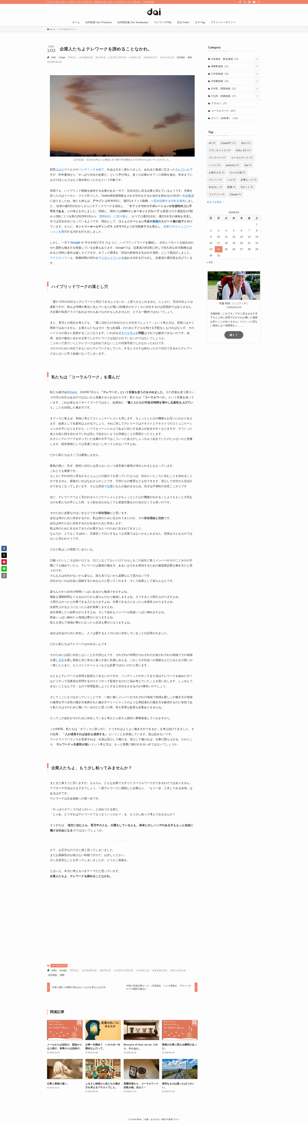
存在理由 (181, 57)
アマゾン (72, 57)
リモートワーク (111, 257)
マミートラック (167, 57)
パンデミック (135, 57)
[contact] (254, 2)
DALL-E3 (243, 150)
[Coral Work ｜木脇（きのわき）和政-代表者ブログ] (154, 11)
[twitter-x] (244, 2)
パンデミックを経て (91, 169)
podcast (232, 165)
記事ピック (248, 179)
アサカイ (219, 103)
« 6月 (210, 262)
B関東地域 (219, 66)
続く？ (234, 334)
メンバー (95, 475)
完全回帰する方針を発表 (169, 200)
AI (212, 143)
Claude (235, 194)
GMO (53, 57)
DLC (246, 143)
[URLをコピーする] (4, 575)
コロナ (60, 169)
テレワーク (100, 57)
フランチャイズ (220, 150)
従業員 (189, 195)
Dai (72, 392)
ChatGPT (228, 143)
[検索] (258, 2)
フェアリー (216, 194)
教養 (231, 187)
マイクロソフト (150, 57)
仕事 (110, 486)
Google (62, 57)
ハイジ (214, 165)
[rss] (249, 2)
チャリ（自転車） (224, 118)
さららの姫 (237, 172)
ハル (231, 179)
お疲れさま (216, 172)
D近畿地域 (220, 81)
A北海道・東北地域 (224, 59)
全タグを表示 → (216, 202)
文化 (61, 660)
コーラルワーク (86, 57)
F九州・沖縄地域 (223, 96)
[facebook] (240, 2)
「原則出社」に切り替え (112, 216)
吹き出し (215, 187)
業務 (190, 57)
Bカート (247, 187)
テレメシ (215, 179)
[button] (4, 548)
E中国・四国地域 (223, 88)
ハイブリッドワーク (117, 57)
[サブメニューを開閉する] (257, 58)
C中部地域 (220, 73)
